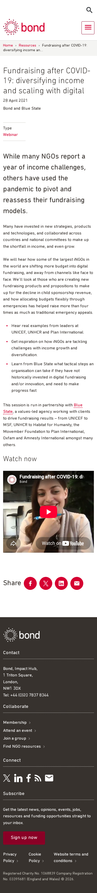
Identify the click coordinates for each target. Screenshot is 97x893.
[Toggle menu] (87, 27)
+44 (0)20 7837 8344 (29, 695)
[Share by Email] (76, 583)
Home (8, 46)
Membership (15, 722)
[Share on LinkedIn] (61, 583)
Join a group (14, 738)
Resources (27, 46)
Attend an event (17, 730)
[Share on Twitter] (45, 583)
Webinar (10, 135)
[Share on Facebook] (30, 583)
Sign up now (24, 837)
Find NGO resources (22, 746)
